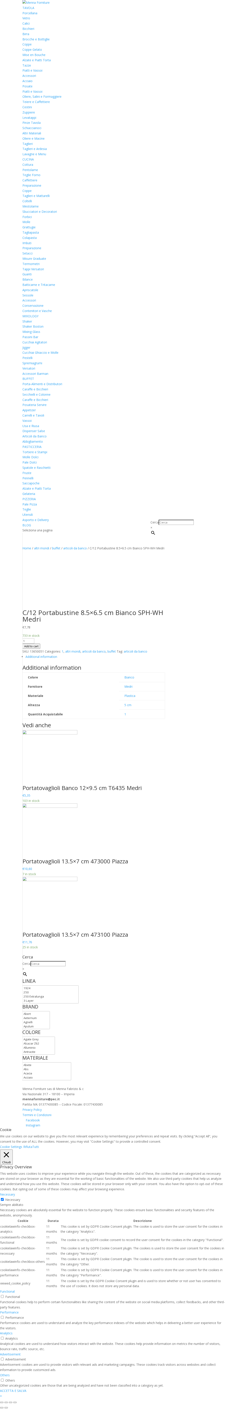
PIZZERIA (29, 499)
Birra (25, 34)
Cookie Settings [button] (11, 1147)
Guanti (27, 274)
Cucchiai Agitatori (34, 342)
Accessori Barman (35, 374)
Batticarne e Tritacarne (38, 285)
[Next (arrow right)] (6, 1407)
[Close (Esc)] (2, 1402)
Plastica (129, 696)
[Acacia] (47, 1073)
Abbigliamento (32, 441)
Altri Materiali (31, 133)
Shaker (27, 321)
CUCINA (28, 159)
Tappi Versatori (33, 269)
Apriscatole (30, 290)
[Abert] (36, 1014)
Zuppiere (28, 112)
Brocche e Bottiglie (36, 39)
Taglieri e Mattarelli (36, 196)
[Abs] (47, 1069)
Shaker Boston (33, 326)
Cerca (155, 522)
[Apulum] (36, 1026)
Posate (27, 86)
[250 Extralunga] (50, 996)
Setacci (27, 253)
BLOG (26, 525)
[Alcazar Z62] (38, 1043)
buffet (56, 548)
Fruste (26, 473)
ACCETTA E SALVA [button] (13, 1391)
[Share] (6, 1402)
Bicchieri (28, 29)
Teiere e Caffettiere (36, 102)
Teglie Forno (31, 175)
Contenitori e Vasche (37, 311)
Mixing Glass (31, 332)
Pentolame (30, 170)
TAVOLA (28, 8)
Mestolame (30, 206)
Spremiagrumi (32, 363)
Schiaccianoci (31, 128)
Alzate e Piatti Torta (36, 60)
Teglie (26, 509)
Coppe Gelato (32, 49)
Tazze (26, 65)
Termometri (31, 264)
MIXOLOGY (30, 316)
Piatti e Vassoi (32, 70)
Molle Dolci (30, 457)
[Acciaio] (47, 1077)
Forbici (27, 217)
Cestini (27, 107)
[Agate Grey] (38, 1039)
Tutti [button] (35, 1147)
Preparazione (31, 185)
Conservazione (33, 305)
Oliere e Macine (33, 138)
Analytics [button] (6, 1333)
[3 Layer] (50, 1001)
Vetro (26, 18)
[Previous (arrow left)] (2, 1407)
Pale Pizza (29, 504)
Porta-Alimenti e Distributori (42, 384)
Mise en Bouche (33, 55)
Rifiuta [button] (27, 1147)
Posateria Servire (34, 405)
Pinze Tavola (31, 123)
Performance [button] (9, 1312)
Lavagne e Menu (34, 154)
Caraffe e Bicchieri (35, 389)
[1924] (50, 988)
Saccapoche (31, 483)
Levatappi (29, 117)
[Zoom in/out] (15, 1402)
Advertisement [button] (10, 1354)
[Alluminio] (38, 1048)
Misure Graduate (34, 258)
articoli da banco (75, 548)
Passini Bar (30, 337)
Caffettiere (29, 180)
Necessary (12, 1200)
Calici (26, 23)
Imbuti (26, 243)
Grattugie (29, 227)
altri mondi (41, 548)
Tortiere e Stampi (34, 452)
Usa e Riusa (30, 426)
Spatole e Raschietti (36, 467)
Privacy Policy (32, 1110)
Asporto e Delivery (35, 520)
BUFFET (28, 379)
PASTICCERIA (32, 447)
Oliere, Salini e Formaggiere (42, 96)
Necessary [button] (7, 1194)
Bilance (27, 279)
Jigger (26, 347)
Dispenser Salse (33, 431)
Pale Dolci (29, 462)
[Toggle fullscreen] (10, 1402)
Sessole (27, 295)
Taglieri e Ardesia (34, 149)
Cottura (27, 164)
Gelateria (28, 494)
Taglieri (27, 144)
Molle (26, 222)
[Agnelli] (36, 1022)
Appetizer (29, 410)
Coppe (27, 44)
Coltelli (27, 201)
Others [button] (5, 1375)
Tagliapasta (30, 232)
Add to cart (31, 646)
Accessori (29, 76)
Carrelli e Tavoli (33, 415)
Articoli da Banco (34, 436)
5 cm (127, 705)
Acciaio (27, 81)
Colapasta (29, 238)
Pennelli (27, 478)
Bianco (129, 677)
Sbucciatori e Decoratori (39, 211)
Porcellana (29, 13)
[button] (1, 1396)
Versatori (28, 368)
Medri (128, 686)
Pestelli (27, 358)
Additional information (41, 657)
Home (26, 548)
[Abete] (47, 1065)
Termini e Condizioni (36, 1115)
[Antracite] (38, 1052)
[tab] (95, 657)
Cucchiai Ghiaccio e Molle (40, 352)
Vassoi (27, 421)
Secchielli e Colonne (36, 394)
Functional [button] (7, 1291)
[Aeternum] (36, 1018)
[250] (50, 992)
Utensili (27, 514)
